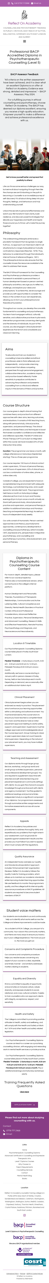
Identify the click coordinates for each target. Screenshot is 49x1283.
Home (24, 1150)
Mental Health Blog (24, 1176)
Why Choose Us (24, 1164)
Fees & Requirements (24, 1167)
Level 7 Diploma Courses (24, 1161)
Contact (24, 1173)
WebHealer (29, 1279)
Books (24, 1178)
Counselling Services (24, 1170)
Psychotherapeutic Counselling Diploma (24, 1153)
